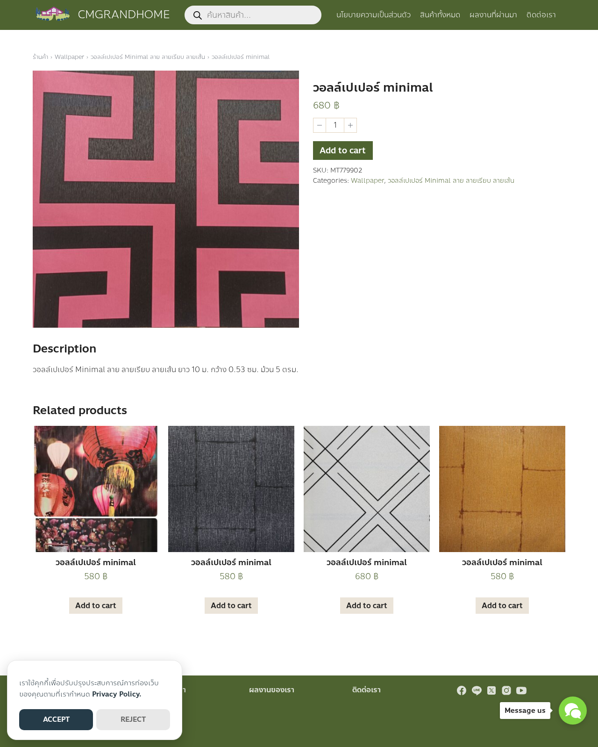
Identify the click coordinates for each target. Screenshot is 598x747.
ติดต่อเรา (541, 15)
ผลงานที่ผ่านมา (493, 15)
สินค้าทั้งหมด (440, 15)
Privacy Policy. (117, 694)
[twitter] (491, 690)
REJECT (133, 719)
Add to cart (343, 150)
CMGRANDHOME (124, 14)
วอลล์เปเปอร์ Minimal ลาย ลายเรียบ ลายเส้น (148, 57)
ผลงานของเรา (271, 690)
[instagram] (506, 690)
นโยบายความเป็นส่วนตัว (373, 15)
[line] (476, 690)
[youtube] (521, 690)
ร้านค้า (40, 57)
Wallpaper (69, 57)
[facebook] (461, 690)
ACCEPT (56, 719)
